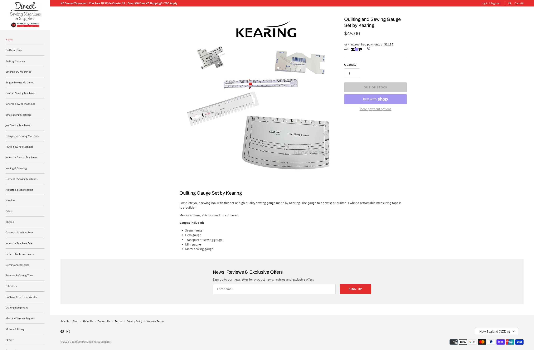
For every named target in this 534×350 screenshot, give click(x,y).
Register (495, 3)
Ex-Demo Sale (14, 50)
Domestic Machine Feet (19, 232)
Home (9, 39)
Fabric (9, 211)
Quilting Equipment (17, 307)
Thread (10, 221)
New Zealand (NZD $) (494, 331)
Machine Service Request (20, 318)
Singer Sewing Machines (20, 82)
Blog (75, 321)
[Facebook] (62, 332)
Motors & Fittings (15, 329)
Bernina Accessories (17, 264)
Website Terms (155, 321)
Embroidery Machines (18, 71)
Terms (118, 321)
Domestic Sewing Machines (22, 178)
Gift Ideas (11, 286)
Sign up (355, 289)
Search (64, 321)
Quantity (350, 65)
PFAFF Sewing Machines (19, 146)
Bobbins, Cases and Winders (22, 296)
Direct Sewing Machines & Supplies (90, 341)
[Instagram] (68, 332)
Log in (484, 3)
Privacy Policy (134, 321)
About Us (88, 321)
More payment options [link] (375, 109)
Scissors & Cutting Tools (20, 275)
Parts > (10, 339)
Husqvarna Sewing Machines (22, 136)
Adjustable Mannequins (19, 189)
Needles (10, 200)
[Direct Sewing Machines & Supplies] (25, 15)
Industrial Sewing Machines (21, 157)
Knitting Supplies (15, 61)
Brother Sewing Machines (20, 93)
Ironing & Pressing (16, 168)
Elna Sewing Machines (18, 114)
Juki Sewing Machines (18, 125)
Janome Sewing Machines (20, 103)
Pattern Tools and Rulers (20, 254)
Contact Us (104, 321)
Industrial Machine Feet (19, 243)
